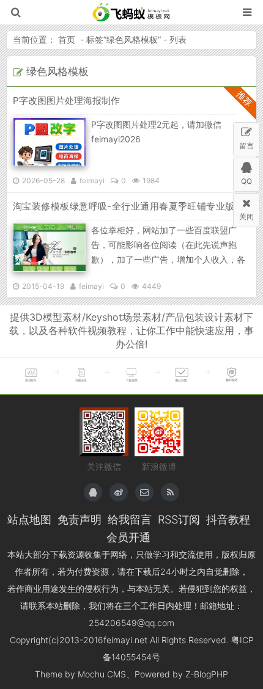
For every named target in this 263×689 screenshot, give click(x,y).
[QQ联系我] (93, 492)
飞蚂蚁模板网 (132, 12)
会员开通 (128, 537)
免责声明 (79, 519)
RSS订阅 (179, 519)
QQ (246, 181)
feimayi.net (125, 640)
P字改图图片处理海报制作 (66, 100)
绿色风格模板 (132, 39)
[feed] (170, 492)
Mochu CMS (102, 674)
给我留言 (130, 519)
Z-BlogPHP (206, 674)
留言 (246, 145)
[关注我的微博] (118, 492)
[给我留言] (144, 492)
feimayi (92, 180)
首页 (66, 39)
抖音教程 (228, 519)
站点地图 (29, 519)
